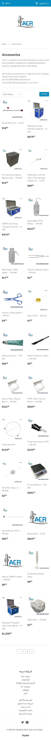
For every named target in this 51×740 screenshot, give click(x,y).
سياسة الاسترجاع (25, 714)
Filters (44, 94)
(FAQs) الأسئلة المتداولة (25, 683)
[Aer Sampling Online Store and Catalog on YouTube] (27, 723)
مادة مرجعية (25, 707)
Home (4, 44)
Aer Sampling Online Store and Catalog (27, 730)
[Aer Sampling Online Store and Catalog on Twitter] (22, 723)
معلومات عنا (25, 686)
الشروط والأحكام (25, 700)
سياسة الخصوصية (25, 710)
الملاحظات (26, 680)
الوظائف (25, 690)
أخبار (25, 693)
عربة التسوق (44, 3)
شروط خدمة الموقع (25, 703)
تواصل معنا (25, 676)
